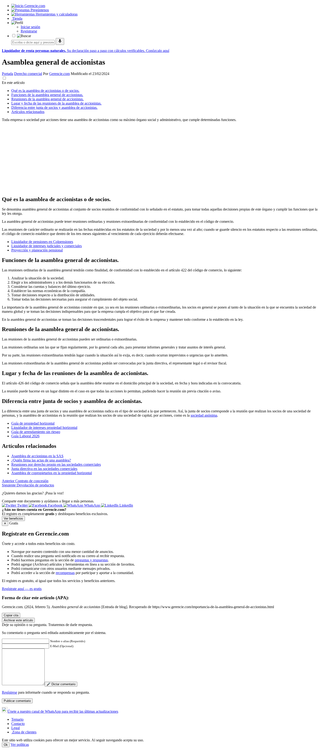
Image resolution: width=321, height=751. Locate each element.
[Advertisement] (143, 159)
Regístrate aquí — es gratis (22, 589)
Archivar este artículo (18, 620)
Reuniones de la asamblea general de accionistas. (47, 99)
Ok (6, 745)
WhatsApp (92, 505)
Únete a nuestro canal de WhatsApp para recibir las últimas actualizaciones (63, 711)
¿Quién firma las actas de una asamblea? (41, 460)
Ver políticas (20, 745)
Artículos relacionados (27, 112)
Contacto (18, 724)
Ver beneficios (13, 518)
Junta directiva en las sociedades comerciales (44, 469)
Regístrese (9, 692)
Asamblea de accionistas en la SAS (37, 456)
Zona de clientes (23, 732)
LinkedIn (125, 505)
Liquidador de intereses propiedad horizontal (44, 428)
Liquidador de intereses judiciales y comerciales (46, 246)
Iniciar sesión (30, 27)
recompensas (65, 573)
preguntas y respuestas (91, 560)
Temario (17, 719)
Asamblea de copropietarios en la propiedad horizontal (51, 473)
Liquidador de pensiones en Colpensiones (42, 242)
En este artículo (13, 83)
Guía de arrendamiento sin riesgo (35, 432)
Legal (15, 728)
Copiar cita (11, 615)
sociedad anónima (204, 415)
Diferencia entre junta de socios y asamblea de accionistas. (54, 108)
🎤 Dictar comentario (61, 684)
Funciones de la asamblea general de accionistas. (47, 95)
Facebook (55, 505)
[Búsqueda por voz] (60, 41)
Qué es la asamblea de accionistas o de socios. (45, 91)
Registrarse (29, 31)
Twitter (22, 505)
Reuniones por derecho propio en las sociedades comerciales (56, 464)
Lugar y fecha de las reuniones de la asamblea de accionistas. (56, 103)
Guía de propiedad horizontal (33, 423)
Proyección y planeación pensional (37, 250)
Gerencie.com (59, 74)
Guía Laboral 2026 (25, 436)
